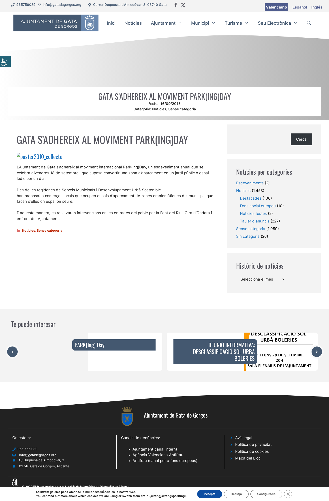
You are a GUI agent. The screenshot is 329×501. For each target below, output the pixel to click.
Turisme (233, 23)
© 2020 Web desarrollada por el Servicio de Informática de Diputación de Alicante (75, 486)
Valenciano (276, 7)
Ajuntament (163, 23)
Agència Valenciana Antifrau (157, 455)
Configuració (266, 494)
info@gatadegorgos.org (62, 4)
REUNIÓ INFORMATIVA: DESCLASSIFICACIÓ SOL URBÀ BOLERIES (224, 351)
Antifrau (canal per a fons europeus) (164, 460)
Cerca (301, 139)
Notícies (133, 23)
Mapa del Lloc (248, 458)
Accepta (210, 494)
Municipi (200, 23)
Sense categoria (182, 109)
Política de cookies (252, 451)
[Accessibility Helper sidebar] (5, 61)
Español (300, 7)
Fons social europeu (258, 206)
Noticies (159, 109)
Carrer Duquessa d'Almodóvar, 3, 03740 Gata (130, 4)
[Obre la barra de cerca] (309, 23)
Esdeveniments (250, 183)
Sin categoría (248, 236)
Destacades (250, 198)
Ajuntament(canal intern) (154, 449)
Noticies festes (253, 213)
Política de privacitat (253, 444)
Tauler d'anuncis (254, 221)
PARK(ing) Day (90, 345)
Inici (111, 23)
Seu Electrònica (274, 23)
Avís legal (243, 438)
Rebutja (236, 494)
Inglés (316, 7)
